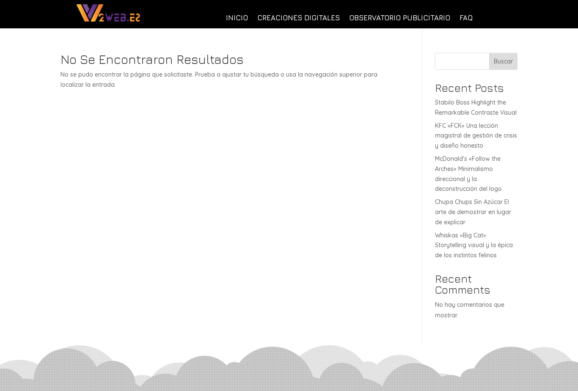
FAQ (466, 18)
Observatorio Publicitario (399, 18)
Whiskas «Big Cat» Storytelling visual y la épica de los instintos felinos (474, 245)
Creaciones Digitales (298, 18)
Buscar (503, 61)
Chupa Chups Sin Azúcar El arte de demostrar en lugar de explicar (473, 212)
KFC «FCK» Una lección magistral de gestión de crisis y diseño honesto (476, 136)
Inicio (237, 18)
